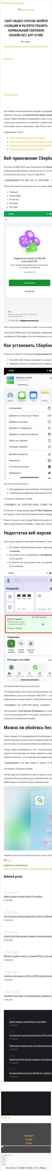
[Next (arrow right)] (5, 1161)
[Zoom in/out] (10, 1155)
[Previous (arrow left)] (2, 1161)
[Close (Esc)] (2, 1155)
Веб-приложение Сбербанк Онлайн (27, 138)
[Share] (5, 1155)
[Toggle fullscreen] (8, 1155)
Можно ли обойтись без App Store (26, 149)
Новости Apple (11, 94)
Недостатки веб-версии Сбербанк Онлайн (30, 145)
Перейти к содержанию (12, 3)
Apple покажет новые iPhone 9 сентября (23, 896)
